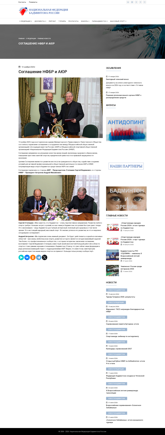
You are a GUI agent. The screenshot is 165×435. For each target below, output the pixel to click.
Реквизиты (33, 2)
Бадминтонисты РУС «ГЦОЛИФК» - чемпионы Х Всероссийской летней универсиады (131, 254)
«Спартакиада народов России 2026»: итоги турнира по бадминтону (133, 225)
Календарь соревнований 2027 (119, 349)
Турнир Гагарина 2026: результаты (120, 297)
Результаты (73, 21)
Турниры (62, 21)
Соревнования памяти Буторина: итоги (122, 324)
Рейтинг (52, 21)
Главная (21, 38)
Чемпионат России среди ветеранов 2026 (131, 267)
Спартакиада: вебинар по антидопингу (122, 336)
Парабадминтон (99, 21)
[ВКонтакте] (27, 257)
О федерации (25, 21)
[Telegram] (38, 257)
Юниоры (84, 21)
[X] (44, 257)
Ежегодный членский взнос (117, 79)
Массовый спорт (117, 21)
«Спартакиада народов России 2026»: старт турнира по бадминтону (133, 239)
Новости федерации (116, 302)
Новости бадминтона (116, 290)
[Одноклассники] (33, 257)
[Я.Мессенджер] (21, 257)
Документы (40, 21)
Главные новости (44, 38)
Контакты (22, 2)
